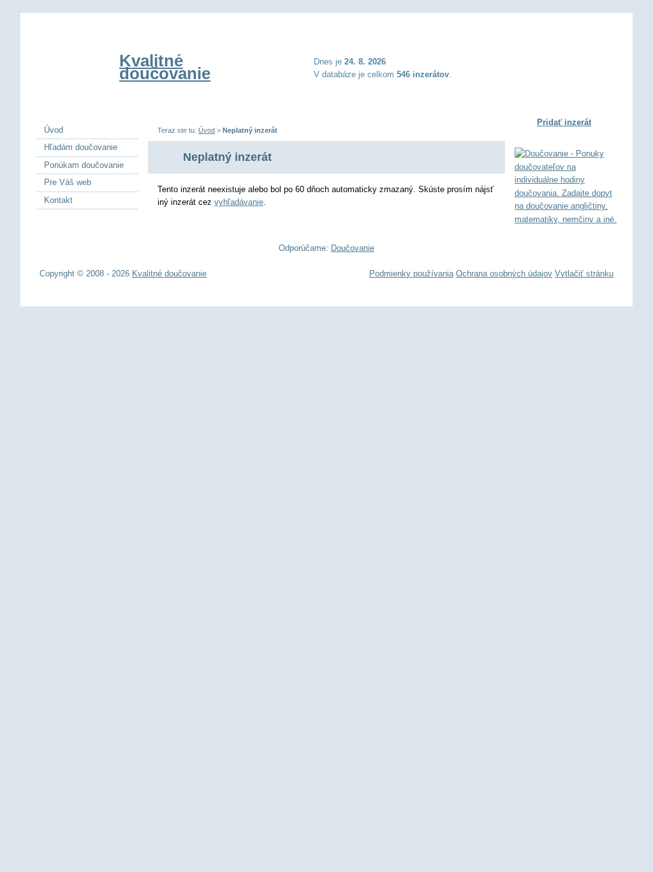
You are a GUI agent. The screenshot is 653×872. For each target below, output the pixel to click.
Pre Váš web (67, 182)
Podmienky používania (411, 273)
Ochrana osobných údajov (504, 273)
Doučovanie (352, 248)
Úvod (206, 130)
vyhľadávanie (238, 202)
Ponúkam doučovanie (84, 165)
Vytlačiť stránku (584, 273)
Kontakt (58, 200)
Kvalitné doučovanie (164, 67)
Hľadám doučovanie (80, 147)
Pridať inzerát (564, 122)
